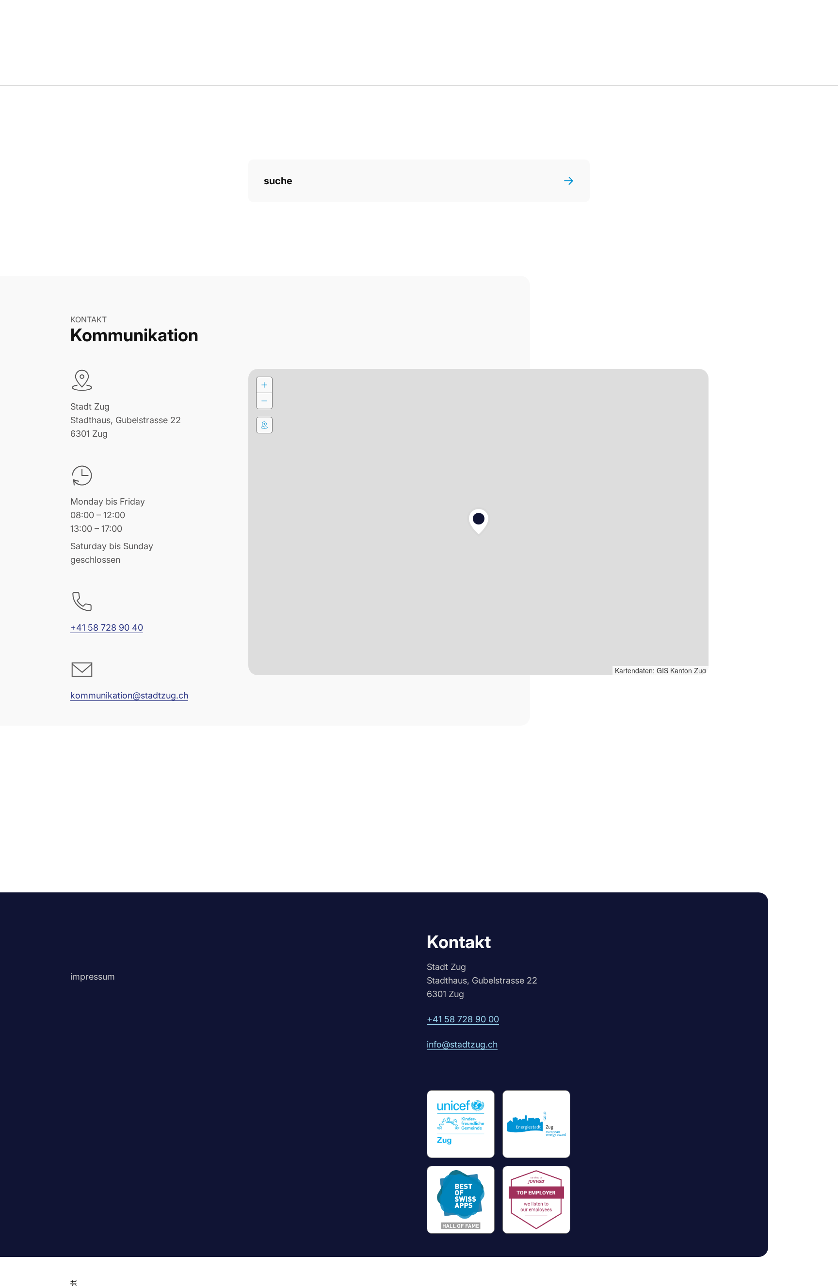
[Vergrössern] (264, 385)
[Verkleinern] (264, 401)
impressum (92, 976)
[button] (478, 522)
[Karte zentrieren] (264, 425)
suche (278, 181)
